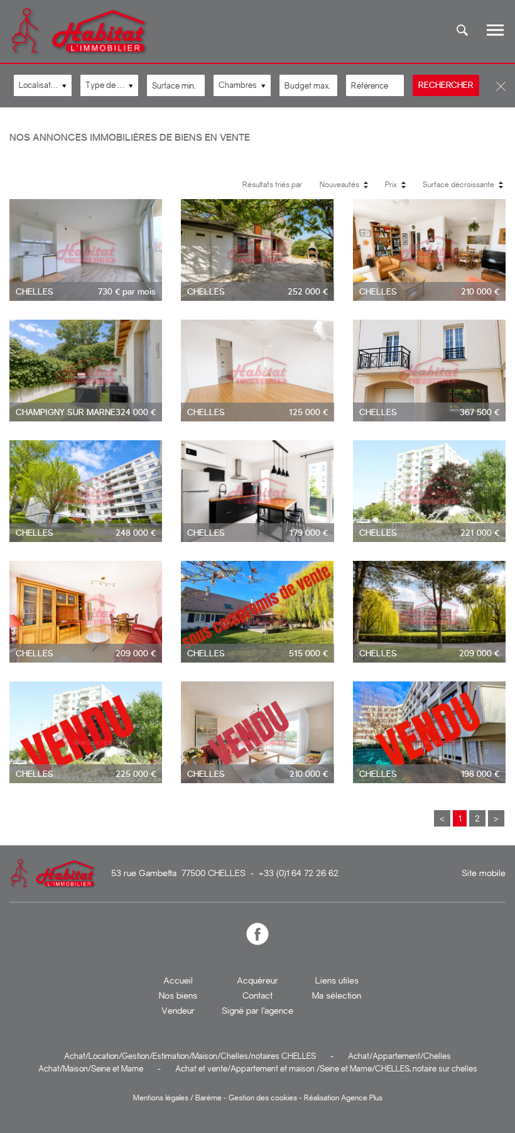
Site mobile (484, 873)
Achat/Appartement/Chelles (399, 1056)
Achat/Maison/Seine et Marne (90, 1068)
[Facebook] (257, 934)
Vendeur (178, 1011)
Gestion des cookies (263, 1097)
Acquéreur (257, 980)
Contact (257, 995)
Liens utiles (337, 980)
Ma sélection (336, 995)
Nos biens (178, 995)
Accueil (178, 980)
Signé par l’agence (257, 1011)
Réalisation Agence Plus (343, 1097)
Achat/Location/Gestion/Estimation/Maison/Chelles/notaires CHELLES (190, 1056)
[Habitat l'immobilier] (79, 54)
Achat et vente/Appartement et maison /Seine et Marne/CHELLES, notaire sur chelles (326, 1068)
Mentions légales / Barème (177, 1097)
